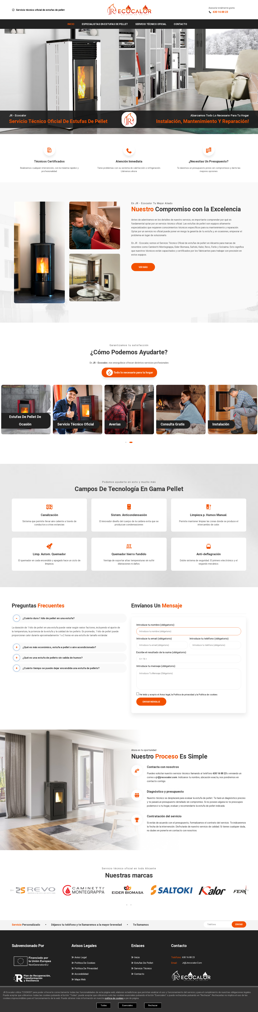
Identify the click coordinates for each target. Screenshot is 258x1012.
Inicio (70, 24)
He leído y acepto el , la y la (178, 695)
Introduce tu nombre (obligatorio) (155, 624)
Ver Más (143, 267)
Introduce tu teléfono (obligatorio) (209, 638)
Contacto (180, 24)
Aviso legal (81, 957)
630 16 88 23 (220, 11)
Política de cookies (85, 962)
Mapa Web (80, 979)
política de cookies (114, 998)
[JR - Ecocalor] (129, 9)
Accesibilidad (81, 974)
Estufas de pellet (143, 962)
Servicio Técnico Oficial (150, 24)
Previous (10, 885)
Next (245, 885)
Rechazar (153, 1005)
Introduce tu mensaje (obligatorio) (155, 666)
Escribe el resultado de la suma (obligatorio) (161, 652)
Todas (103, 1005)
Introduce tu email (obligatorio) (154, 638)
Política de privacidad (86, 968)
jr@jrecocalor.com (192, 962)
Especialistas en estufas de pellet (105, 24)
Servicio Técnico (143, 968)
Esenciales (127, 1005)
